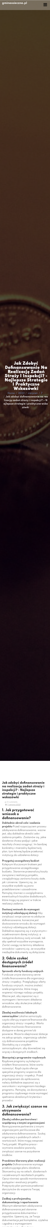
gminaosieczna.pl (14, 3)
